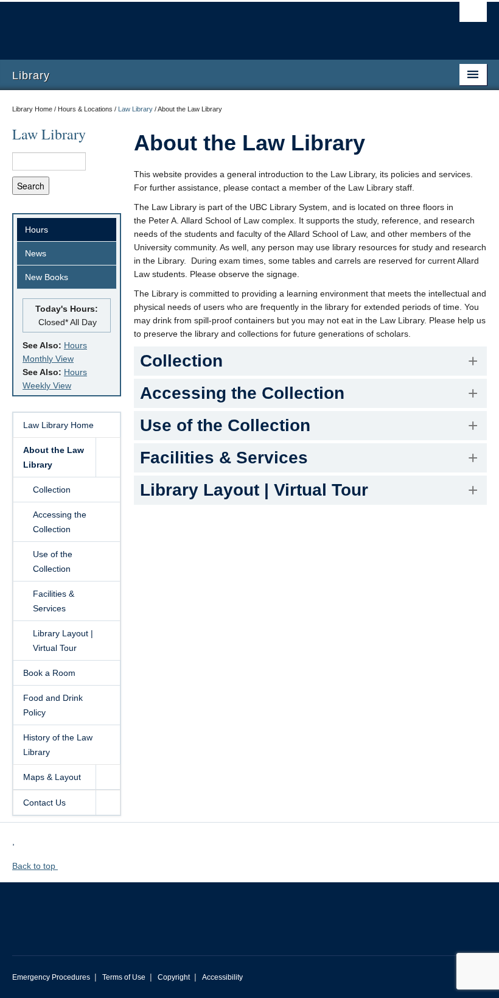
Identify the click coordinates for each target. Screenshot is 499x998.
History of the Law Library (57, 745)
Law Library (135, 109)
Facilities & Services (53, 601)
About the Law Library (53, 457)
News (35, 253)
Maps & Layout (52, 777)
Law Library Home (58, 425)
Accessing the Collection (59, 522)
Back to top (35, 866)
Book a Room (49, 673)
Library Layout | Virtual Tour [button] (254, 489)
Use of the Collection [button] (225, 425)
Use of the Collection (52, 561)
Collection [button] (181, 360)
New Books (46, 277)
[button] (108, 457)
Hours (36, 229)
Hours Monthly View (55, 352)
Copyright (174, 977)
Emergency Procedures (51, 977)
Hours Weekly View (55, 378)
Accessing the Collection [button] (242, 393)
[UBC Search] (473, 15)
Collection (52, 489)
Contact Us (44, 802)
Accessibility (222, 977)
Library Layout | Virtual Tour (63, 640)
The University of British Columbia (214, 25)
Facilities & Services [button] (224, 457)
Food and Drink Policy (53, 705)
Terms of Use (123, 977)
